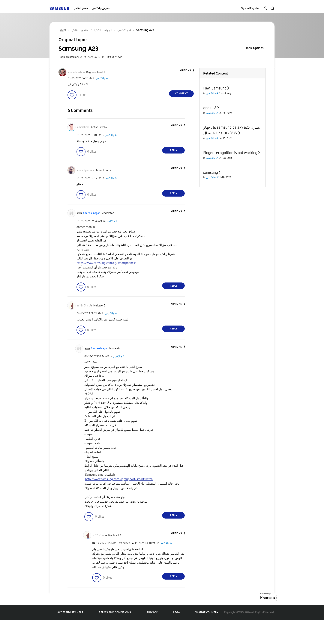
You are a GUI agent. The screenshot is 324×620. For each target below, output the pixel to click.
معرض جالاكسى (101, 8)
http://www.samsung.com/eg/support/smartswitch (119, 479)
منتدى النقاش (81, 8)
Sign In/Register (250, 8)
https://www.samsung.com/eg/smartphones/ (106, 263)
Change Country (206, 612)
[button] (187, 70)
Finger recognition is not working (230, 153)
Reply (173, 150)
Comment (181, 93)
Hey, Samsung (214, 88)
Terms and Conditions (115, 612)
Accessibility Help (70, 612)
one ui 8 (209, 108)
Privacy (152, 612)
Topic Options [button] (254, 48)
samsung (210, 172)
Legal (177, 612)
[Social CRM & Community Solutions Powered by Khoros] (268, 596)
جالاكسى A (102, 78)
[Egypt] (59, 8)
